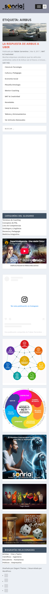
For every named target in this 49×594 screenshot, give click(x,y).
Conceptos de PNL (9, 223)
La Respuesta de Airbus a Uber (20, 45)
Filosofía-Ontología (12, 85)
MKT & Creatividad (12, 96)
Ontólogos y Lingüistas (11, 228)
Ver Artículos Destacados (15, 120)
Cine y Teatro (16, 554)
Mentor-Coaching (12, 90)
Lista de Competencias (11, 225)
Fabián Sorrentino (21, 51)
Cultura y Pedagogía (13, 73)
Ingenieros (17, 557)
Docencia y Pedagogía (11, 231)
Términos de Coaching (11, 220)
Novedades (9, 102)
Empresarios (16, 562)
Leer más (6, 63)
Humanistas (19, 560)
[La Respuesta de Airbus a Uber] (24, 40)
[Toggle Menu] (39, 6)
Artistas (5, 554)
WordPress (6, 571)
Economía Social (11, 79)
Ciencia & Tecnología (13, 67)
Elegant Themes (20, 568)
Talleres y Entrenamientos (15, 114)
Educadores (7, 560)
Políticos (6, 562)
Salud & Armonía (11, 108)
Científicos (6, 557)
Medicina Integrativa (10, 234)
